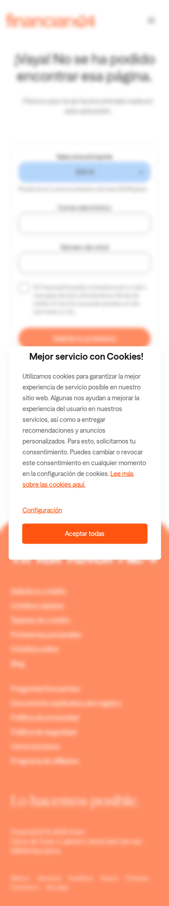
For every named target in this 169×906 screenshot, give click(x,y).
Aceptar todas (85, 534)
